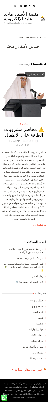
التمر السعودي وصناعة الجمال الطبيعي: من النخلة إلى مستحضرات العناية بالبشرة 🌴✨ (23, 267)
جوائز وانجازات (36, 329)
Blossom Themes (36, 394)
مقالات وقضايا (37, 358)
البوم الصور (38, 312)
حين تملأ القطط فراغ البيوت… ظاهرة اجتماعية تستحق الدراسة (26, 251)
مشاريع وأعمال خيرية (33, 346)
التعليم (41, 317)
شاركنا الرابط (33, 74)
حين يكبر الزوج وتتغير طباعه (30, 258)
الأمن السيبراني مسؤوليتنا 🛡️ (30, 282)
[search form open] (15, 6)
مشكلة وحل (24, 124)
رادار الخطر (38, 276)
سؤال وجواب (37, 341)
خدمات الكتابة (37, 335)
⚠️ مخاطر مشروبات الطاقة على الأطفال (24, 132)
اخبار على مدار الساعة (29, 370)
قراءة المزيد (38, 225)
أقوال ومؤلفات (36, 300)
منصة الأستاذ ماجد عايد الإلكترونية (21, 16)
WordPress (30, 397)
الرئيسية (40, 323)
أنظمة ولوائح (37, 306)
